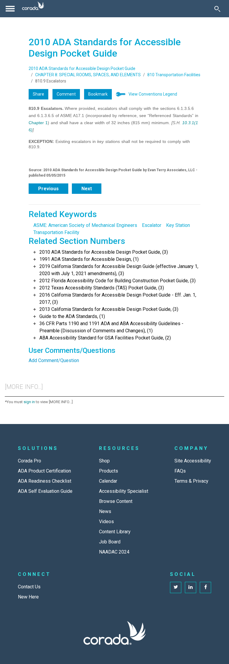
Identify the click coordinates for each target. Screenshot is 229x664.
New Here (28, 597)
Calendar (108, 481)
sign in (29, 402)
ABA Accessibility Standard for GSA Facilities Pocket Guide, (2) (105, 338)
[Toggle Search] (217, 8)
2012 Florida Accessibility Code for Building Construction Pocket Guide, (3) (117, 280)
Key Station (178, 225)
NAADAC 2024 (114, 552)
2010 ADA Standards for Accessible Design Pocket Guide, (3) (103, 252)
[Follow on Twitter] (175, 587)
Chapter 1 (38, 122)
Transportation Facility (56, 232)
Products (108, 471)
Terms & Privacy (191, 481)
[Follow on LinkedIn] (190, 587)
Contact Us (29, 587)
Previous (48, 188)
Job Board (109, 542)
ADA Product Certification (44, 471)
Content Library (115, 531)
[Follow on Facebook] (205, 587)
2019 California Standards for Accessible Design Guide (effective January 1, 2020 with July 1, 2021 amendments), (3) (118, 270)
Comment (66, 94)
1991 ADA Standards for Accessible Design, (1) (89, 259)
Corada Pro (29, 461)
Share (38, 94)
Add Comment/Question (54, 360)
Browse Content (115, 501)
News (105, 511)
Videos (106, 521)
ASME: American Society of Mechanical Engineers (85, 225)
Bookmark (98, 94)
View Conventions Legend (153, 94)
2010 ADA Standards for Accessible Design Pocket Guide (82, 68)
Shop (104, 461)
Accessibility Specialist (123, 491)
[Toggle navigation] (10, 8)
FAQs (180, 471)
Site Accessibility (192, 461)
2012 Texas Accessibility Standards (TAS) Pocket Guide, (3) (101, 288)
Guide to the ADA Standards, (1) (72, 316)
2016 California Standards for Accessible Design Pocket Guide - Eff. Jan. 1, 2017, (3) (117, 298)
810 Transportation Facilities (173, 74)
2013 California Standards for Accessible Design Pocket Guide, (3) (108, 309)
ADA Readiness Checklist (44, 481)
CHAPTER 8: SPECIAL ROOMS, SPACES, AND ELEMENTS (88, 74)
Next (86, 188)
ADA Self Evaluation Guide (45, 491)
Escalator (151, 225)
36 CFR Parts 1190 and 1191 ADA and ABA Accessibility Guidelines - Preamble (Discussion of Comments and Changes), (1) (111, 327)
